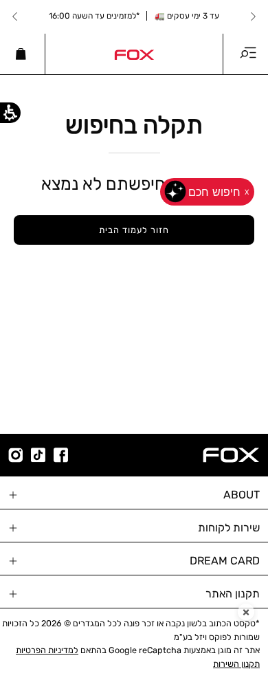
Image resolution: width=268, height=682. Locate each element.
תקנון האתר (232, 593)
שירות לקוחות (229, 527)
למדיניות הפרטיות (47, 650)
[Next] (15, 16)
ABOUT (241, 494)
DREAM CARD (225, 560)
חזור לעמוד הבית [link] (133, 230)
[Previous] (253, 16)
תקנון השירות (236, 664)
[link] (134, 53)
